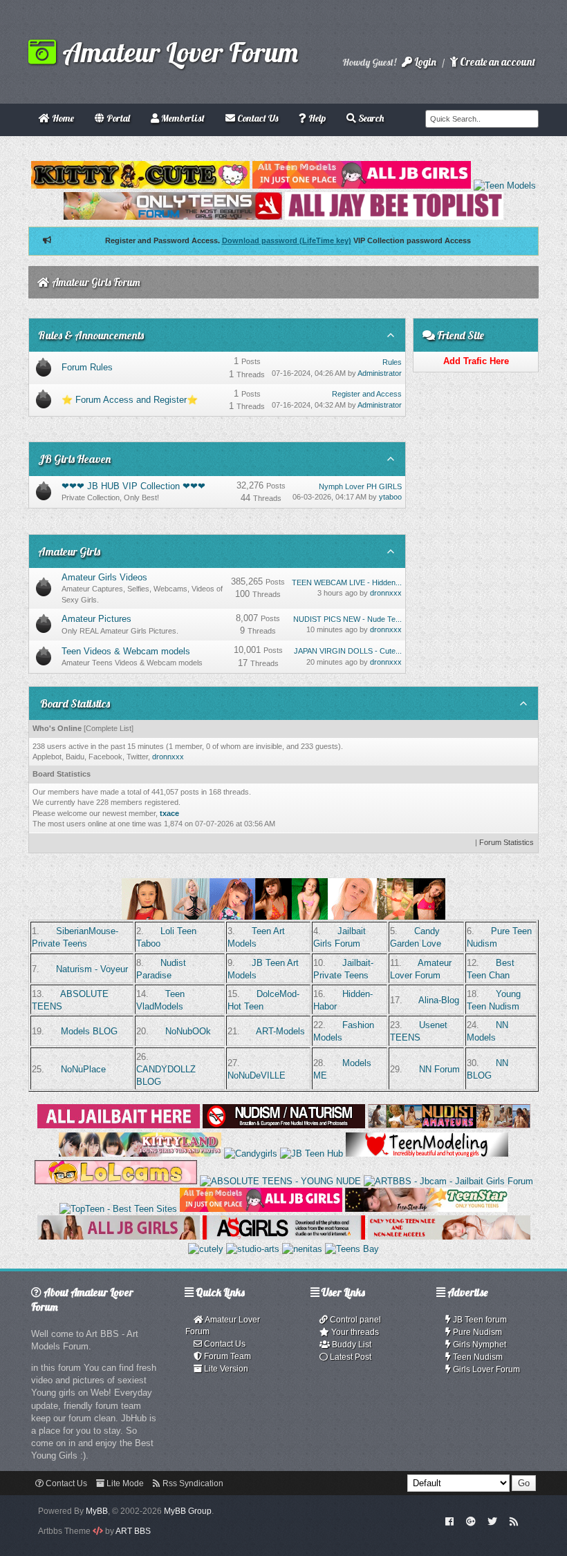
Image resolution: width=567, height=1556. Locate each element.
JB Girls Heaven (74, 459)
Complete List (108, 728)
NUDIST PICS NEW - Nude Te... (347, 619)
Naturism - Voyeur (92, 969)
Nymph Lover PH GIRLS (360, 486)
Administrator (379, 373)
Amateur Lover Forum (177, 52)
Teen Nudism (477, 1357)
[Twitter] (492, 1521)
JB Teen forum (479, 1320)
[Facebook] (449, 1521)
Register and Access (367, 394)
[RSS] (514, 1521)
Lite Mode (124, 1483)
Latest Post (349, 1357)
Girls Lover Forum (485, 1369)
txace (169, 813)
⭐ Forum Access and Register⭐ (130, 400)
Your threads (354, 1332)
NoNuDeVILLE (256, 1075)
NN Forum (439, 1069)
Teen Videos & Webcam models (126, 651)
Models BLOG (89, 1031)
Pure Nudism (476, 1332)
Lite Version (225, 1369)
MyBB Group (188, 1511)
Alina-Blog (438, 1000)
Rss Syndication (191, 1483)
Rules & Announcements (91, 335)
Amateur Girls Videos (104, 577)
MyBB (97, 1511)
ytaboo (390, 497)
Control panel (354, 1320)
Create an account (496, 61)
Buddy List (350, 1344)
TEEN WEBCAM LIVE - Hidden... (347, 582)
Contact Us (223, 1344)
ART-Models (280, 1031)
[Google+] (471, 1521)
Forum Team (226, 1356)
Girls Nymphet (478, 1344)
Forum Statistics (506, 842)
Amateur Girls (69, 551)
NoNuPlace (83, 1069)
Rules (392, 362)
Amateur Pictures (96, 619)
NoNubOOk (188, 1031)
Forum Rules (87, 367)
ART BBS (133, 1531)
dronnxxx (386, 593)
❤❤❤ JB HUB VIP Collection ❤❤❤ (133, 486)
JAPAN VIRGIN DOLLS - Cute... (348, 651)
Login (424, 61)
